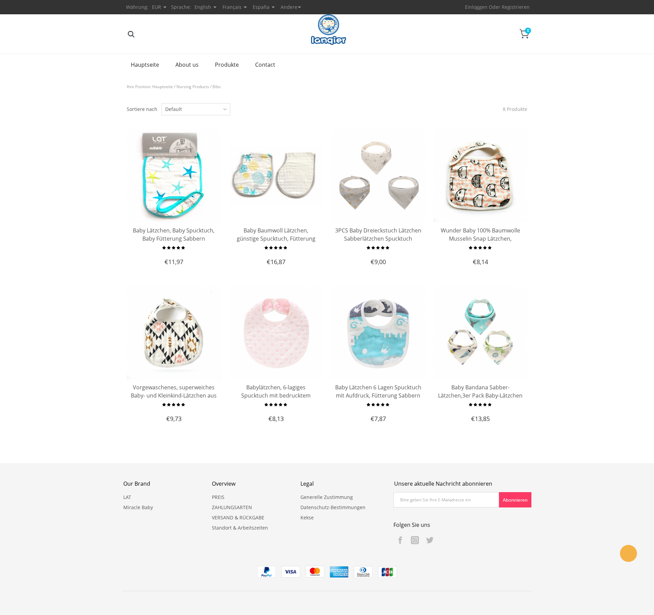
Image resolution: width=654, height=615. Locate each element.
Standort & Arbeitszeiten (240, 527)
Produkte (227, 64)
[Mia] (628, 553)
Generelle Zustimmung (326, 497)
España (261, 7)
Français (232, 7)
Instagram (415, 540)
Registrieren (516, 7)
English (202, 7)
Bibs (217, 87)
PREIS (218, 497)
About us (187, 64)
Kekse (307, 517)
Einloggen (476, 7)
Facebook (400, 540)
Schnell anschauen (174, 207)
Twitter (429, 540)
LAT (127, 497)
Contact (265, 64)
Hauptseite (145, 64)
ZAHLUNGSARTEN (232, 507)
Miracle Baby (138, 507)
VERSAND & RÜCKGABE (238, 517)
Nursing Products (192, 87)
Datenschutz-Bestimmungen (332, 507)
